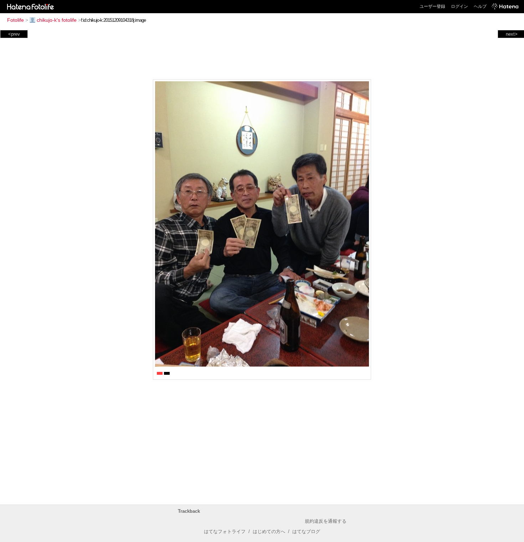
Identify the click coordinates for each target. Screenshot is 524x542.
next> (512, 34)
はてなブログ (306, 531)
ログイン (459, 6)
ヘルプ (480, 6)
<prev (14, 34)
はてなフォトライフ (225, 531)
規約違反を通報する (325, 521)
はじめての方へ (269, 531)
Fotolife (15, 20)
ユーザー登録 (432, 6)
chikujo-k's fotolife (57, 20)
